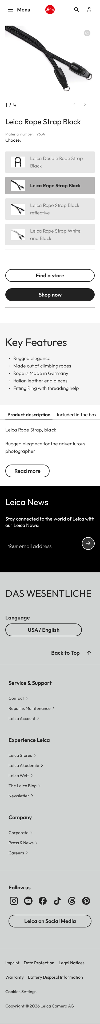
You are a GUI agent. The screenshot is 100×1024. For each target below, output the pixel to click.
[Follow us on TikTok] (57, 900)
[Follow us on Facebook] (42, 900)
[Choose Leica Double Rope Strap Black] (50, 162)
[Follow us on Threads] (71, 900)
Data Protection (39, 962)
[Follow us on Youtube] (28, 900)
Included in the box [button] (77, 414)
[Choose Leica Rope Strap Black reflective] (50, 209)
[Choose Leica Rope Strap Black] (50, 185)
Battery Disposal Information (55, 977)
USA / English (43, 629)
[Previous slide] (74, 104)
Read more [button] (27, 470)
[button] (89, 653)
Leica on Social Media (50, 921)
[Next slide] (85, 104)
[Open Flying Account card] (89, 9)
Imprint (12, 962)
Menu (23, 9)
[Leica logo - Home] (49, 9)
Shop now (50, 294)
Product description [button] (28, 414)
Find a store (50, 275)
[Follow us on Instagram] (14, 900)
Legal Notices (72, 962)
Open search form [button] (76, 9)
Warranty (14, 977)
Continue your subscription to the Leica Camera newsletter (88, 543)
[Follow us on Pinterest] (86, 900)
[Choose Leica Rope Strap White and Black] (50, 234)
